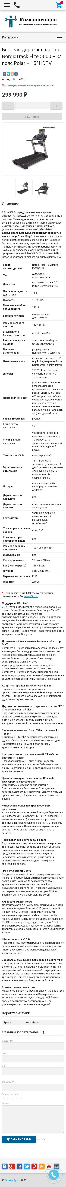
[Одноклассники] (12, 74)
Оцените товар (10, 1094)
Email (5, 1053)
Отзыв (5, 1103)
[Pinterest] (35, 1166)
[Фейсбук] (20, 1166)
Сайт (5, 1065)
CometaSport (12, 1180)
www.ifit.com (31, 596)
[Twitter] (8, 74)
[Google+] (13, 1166)
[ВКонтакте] (4, 74)
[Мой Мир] (16, 74)
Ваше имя (7, 1040)
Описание (10, 204)
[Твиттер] (28, 1166)
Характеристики (16, 1013)
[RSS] (42, 1166)
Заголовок (8, 1081)
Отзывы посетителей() (23, 1032)
